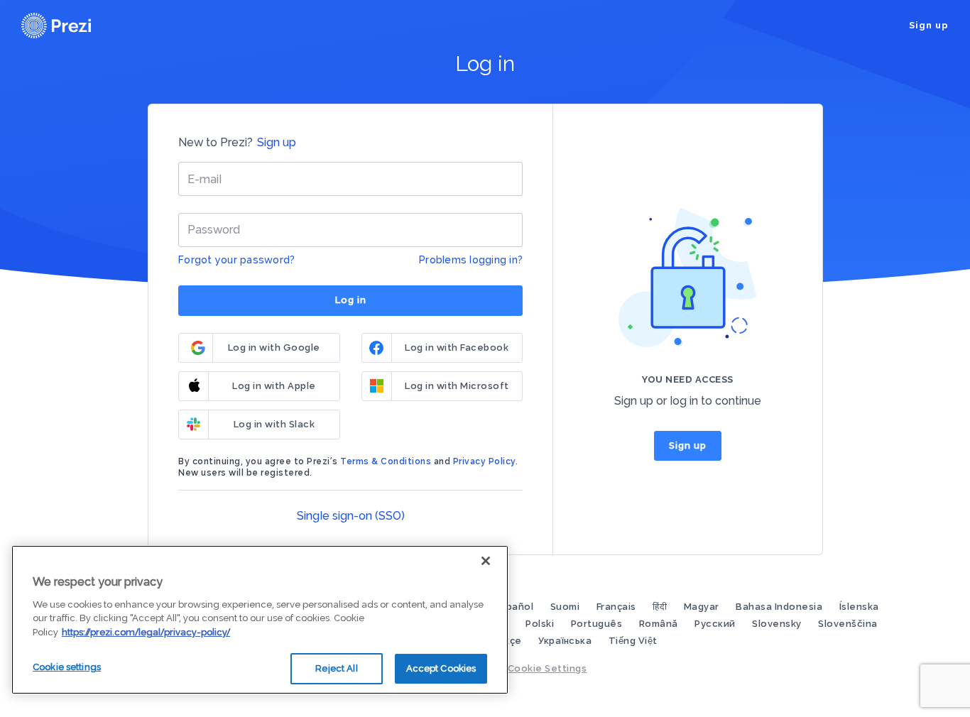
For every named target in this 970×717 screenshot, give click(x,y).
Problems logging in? (471, 260)
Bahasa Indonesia (780, 606)
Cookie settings (67, 667)
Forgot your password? (236, 260)
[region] (259, 619)
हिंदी (661, 606)
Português (598, 623)
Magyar (703, 606)
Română (660, 623)
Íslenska (859, 606)
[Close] (485, 560)
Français (617, 606)
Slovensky (778, 623)
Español (516, 606)
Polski (541, 623)
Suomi (566, 606)
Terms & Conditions (385, 461)
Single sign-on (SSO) (351, 515)
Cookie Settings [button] (547, 668)
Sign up (929, 25)
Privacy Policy (484, 461)
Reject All (336, 668)
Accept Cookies (441, 668)
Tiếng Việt (633, 640)
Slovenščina (848, 623)
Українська (566, 640)
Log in (350, 300)
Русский (716, 623)
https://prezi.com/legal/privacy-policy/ (146, 632)
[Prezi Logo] (74, 25)
